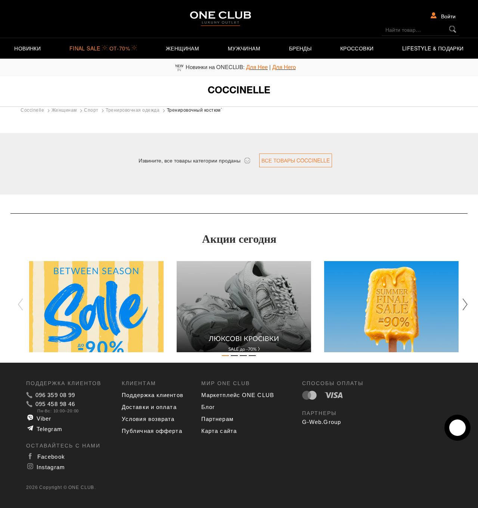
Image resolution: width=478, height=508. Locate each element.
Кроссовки (357, 48)
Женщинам (182, 48)
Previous (24, 304)
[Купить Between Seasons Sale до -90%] (91, 306)
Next (461, 304)
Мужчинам (244, 48)
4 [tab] (252, 357)
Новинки (27, 48)
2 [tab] (234, 357)
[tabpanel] (91, 306)
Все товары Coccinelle (295, 160)
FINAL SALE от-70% (100, 48)
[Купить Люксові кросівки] (239, 306)
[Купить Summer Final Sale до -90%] (386, 306)
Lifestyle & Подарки (433, 48)
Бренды (300, 48)
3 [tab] (243, 357)
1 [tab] (225, 357)
